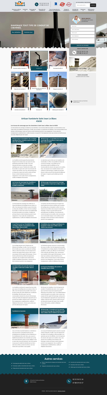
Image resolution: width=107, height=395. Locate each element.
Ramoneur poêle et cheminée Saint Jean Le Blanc (24, 365)
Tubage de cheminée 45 (66, 10)
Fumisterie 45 (25, 10)
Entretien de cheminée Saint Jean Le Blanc (80, 362)
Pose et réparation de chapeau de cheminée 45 (54, 10)
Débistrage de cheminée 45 (91, 10)
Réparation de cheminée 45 (42, 10)
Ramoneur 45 (83, 10)
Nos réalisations (16, 32)
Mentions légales (61, 391)
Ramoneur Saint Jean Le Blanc (77, 364)
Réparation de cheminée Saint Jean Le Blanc (23, 368)
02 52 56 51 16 (44, 3)
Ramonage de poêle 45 (32, 10)
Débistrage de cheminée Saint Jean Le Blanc (80, 367)
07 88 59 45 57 (44, 5)
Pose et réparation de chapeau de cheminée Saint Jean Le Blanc (54, 363)
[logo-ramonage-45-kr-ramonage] (20, 4)
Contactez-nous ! (28, 32)
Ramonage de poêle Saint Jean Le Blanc (22, 363)
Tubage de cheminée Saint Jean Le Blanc (51, 366)
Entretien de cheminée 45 (75, 10)
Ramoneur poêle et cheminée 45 (16, 10)
